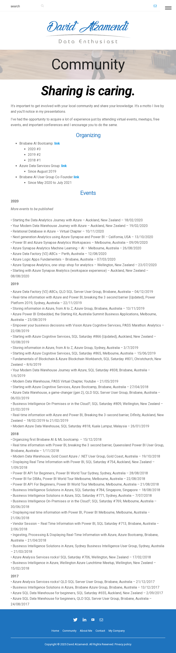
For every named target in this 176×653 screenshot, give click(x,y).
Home (55, 630)
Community (69, 630)
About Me (86, 630)
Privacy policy (123, 644)
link (57, 143)
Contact (100, 630)
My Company (117, 630)
